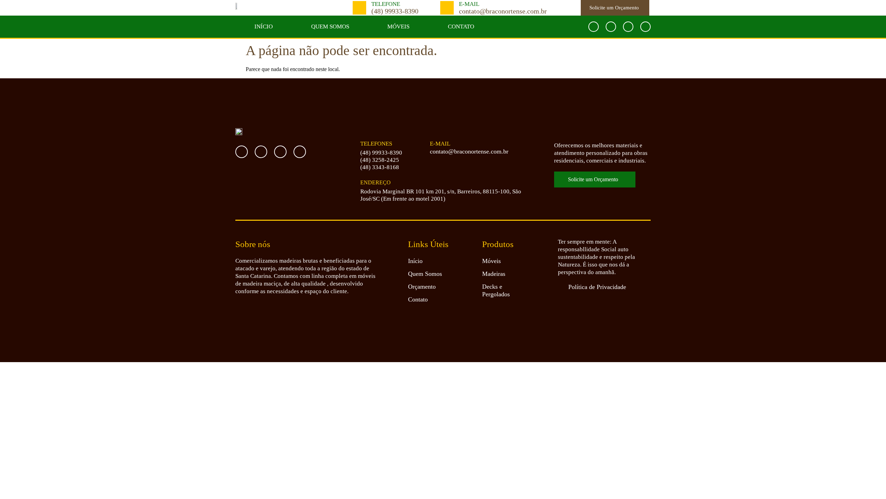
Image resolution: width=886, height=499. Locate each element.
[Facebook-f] (593, 26)
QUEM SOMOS (330, 26)
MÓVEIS (398, 26)
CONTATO (461, 26)
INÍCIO (263, 26)
